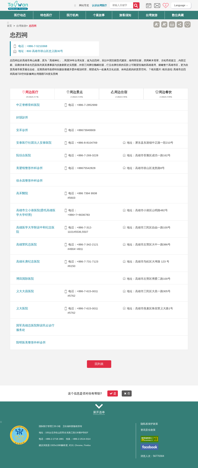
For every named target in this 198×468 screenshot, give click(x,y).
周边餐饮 (165, 92)
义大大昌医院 (25, 291)
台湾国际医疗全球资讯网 (18, 6)
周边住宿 (120, 92)
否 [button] (128, 393)
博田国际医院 (25, 278)
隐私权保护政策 (149, 424)
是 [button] (114, 393)
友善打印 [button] (172, 24)
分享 (180, 24)
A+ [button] (164, 24)
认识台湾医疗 (99, 5)
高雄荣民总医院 (26, 244)
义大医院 (22, 308)
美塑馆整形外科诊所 (29, 168)
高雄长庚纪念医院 (28, 261)
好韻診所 (22, 117)
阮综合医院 (23, 155)
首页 (9, 25)
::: (75, 5)
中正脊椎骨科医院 (28, 104)
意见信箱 (157, 5)
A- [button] (156, 24)
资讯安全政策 (148, 430)
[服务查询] (148, 5)
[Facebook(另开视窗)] (149, 447)
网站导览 (84, 5)
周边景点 (76, 92)
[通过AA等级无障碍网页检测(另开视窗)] (149, 439)
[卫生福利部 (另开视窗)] (19, 444)
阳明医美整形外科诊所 (31, 342)
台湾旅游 (21, 25)
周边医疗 (31, 92)
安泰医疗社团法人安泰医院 (34, 142)
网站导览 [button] (99, 406)
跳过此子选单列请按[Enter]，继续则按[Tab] (149, 24)
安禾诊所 (22, 130)
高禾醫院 (22, 193)
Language (179, 5)
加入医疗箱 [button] (187, 24)
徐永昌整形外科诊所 (29, 180)
